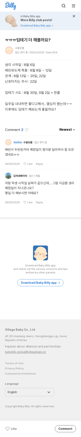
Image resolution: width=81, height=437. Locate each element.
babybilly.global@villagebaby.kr (25, 352)
